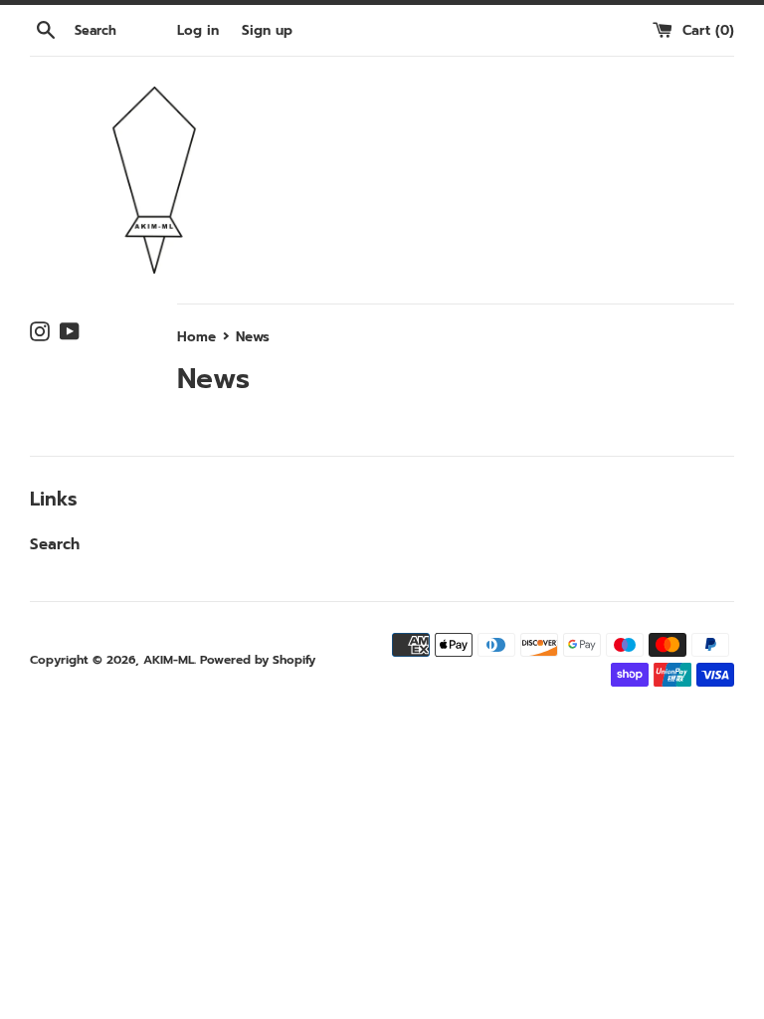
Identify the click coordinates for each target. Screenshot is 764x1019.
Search (55, 544)
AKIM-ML (168, 660)
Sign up (267, 30)
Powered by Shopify (257, 660)
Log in (198, 30)
